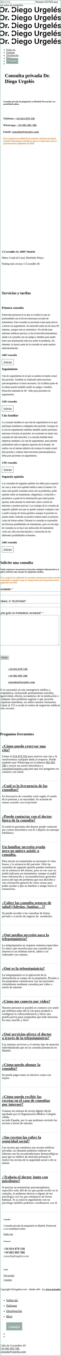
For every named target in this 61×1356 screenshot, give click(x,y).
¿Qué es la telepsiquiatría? (23, 968)
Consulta (14, 1326)
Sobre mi (12, 1300)
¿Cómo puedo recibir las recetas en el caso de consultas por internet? (26, 1100)
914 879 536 (20, 756)
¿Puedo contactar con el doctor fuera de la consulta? (27, 818)
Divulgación (14, 1311)
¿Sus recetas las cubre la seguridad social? (21, 1139)
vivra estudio (53, 1289)
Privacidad (9, 1275)
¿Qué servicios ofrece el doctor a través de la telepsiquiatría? (27, 1036)
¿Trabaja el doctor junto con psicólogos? (25, 1179)
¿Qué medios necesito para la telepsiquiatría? (25, 937)
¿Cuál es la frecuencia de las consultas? (24, 788)
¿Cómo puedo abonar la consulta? (21, 1067)
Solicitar (8, 362)
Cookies (8, 1280)
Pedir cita (8, 1234)
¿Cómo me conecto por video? (26, 1001)
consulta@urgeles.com (15, 768)
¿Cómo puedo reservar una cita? (24, 748)
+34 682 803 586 (9, 1348)
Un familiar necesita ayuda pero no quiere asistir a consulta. (23, 851)
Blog (9, 1316)
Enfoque (11, 1305)
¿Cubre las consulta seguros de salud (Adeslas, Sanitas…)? (26, 905)
